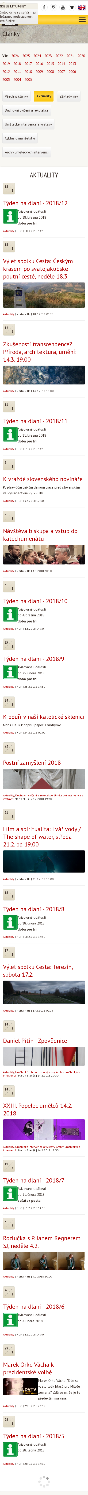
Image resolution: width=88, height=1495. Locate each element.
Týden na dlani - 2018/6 (33, 1306)
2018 (17, 63)
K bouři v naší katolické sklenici (43, 716)
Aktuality (8, 231)
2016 (39, 63)
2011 (17, 71)
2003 (28, 79)
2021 (70, 56)
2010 (28, 71)
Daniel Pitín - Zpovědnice (35, 1040)
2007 (61, 71)
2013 (72, 63)
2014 (61, 63)
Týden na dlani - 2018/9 (33, 659)
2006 (72, 71)
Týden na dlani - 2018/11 (35, 421)
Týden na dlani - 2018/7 (33, 1180)
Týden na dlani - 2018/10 (35, 601)
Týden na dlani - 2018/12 (35, 203)
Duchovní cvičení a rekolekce (34, 795)
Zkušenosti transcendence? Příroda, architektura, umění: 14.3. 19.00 (40, 351)
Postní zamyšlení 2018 (32, 762)
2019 (6, 63)
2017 (28, 63)
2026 (15, 56)
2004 (17, 79)
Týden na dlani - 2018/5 (33, 1436)
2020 (81, 56)
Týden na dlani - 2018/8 (33, 909)
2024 (37, 56)
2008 (50, 71)
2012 (6, 71)
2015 (50, 63)
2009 (39, 71)
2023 (48, 56)
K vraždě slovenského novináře (43, 479)
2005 (6, 79)
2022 (59, 56)
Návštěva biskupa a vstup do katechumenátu (40, 534)
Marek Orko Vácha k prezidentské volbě (28, 1368)
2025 (26, 56)
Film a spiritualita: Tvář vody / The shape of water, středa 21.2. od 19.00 (42, 836)
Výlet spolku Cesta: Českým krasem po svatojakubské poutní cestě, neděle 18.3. (38, 268)
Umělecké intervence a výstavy (35, 1072)
